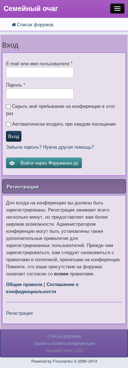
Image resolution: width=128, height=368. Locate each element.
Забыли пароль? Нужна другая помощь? (50, 146)
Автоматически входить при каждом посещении (63, 123)
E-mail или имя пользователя (39, 63)
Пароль (15, 84)
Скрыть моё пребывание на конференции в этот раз (60, 109)
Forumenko (63, 361)
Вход (13, 136)
